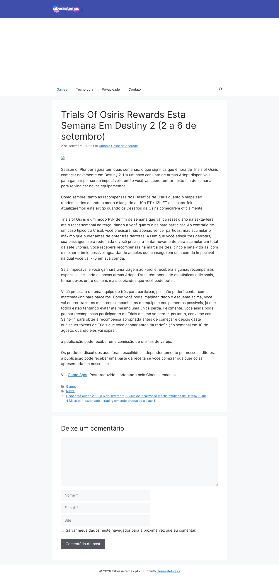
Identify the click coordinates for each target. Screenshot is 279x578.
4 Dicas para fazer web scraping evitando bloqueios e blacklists (112, 400)
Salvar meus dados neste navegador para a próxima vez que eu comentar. (131, 530)
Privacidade (111, 89)
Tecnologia (84, 89)
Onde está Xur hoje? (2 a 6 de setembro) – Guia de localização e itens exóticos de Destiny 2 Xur (136, 396)
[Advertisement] (139, 50)
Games (62, 89)
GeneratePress (168, 571)
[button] (221, 89)
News (70, 391)
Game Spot (77, 375)
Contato (135, 89)
